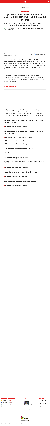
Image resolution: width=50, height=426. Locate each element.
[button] (32, 54)
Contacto (2, 412)
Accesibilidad (39, 412)
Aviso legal (7, 412)
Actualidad (25, 5)
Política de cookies (23, 412)
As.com (6, 54)
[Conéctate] (48, 1)
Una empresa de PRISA (25, 418)
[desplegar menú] (2, 2)
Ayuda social (36, 189)
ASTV (27, 7)
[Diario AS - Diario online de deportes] (25, 2)
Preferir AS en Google (40, 54)
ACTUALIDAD (25, 11)
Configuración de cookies (31, 412)
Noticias (23, 7)
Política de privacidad (14, 412)
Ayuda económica (19, 189)
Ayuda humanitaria (28, 189)
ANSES (12, 189)
